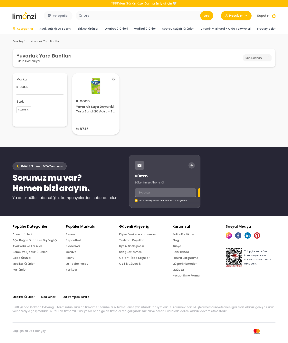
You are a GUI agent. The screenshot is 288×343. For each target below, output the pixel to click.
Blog (175, 240)
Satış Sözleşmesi (130, 252)
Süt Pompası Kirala (76, 297)
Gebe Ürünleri (22, 258)
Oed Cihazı (48, 297)
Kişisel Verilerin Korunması (137, 234)
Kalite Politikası (183, 234)
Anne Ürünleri (22, 234)
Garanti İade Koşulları (134, 258)
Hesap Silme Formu (186, 275)
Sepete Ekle (96, 128)
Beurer (70, 234)
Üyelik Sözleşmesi (131, 246)
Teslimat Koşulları (132, 240)
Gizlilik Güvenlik (130, 264)
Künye (176, 246)
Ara (206, 16)
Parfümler (20, 270)
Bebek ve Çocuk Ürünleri (30, 252)
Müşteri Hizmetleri (184, 264)
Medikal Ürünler (24, 264)
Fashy (70, 258)
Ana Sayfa (19, 41)
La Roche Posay (77, 264)
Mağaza (178, 270)
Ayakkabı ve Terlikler (27, 246)
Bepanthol (73, 240)
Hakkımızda (180, 252)
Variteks (72, 270)
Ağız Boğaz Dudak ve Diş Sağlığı (35, 240)
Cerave (71, 252)
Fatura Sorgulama (185, 258)
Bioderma (73, 246)
